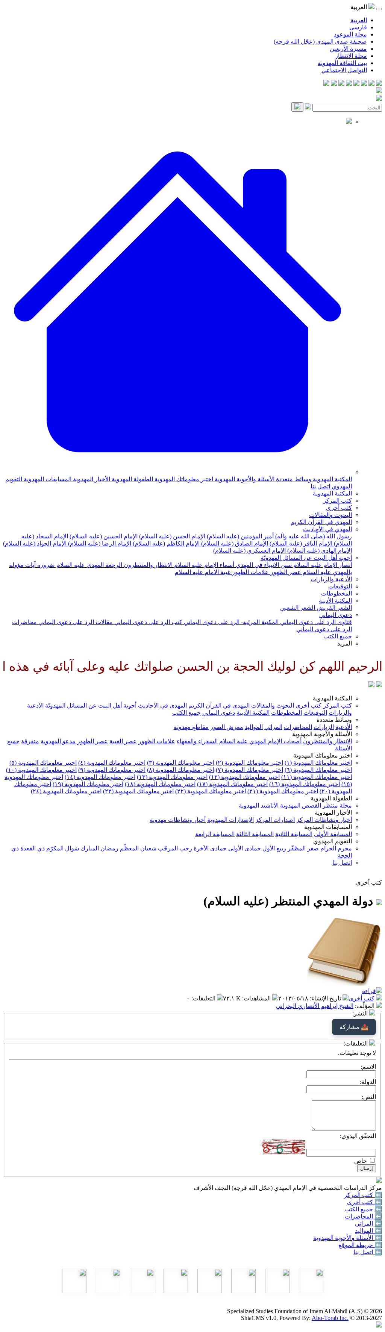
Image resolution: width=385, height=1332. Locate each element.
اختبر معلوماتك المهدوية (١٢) (244, 777)
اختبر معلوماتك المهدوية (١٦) (304, 784)
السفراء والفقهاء (197, 741)
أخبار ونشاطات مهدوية (178, 820)
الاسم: (368, 1067)
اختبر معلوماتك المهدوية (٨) (180, 770)
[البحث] (297, 107)
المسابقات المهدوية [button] (328, 827)
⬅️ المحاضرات (363, 1216)
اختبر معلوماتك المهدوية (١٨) (160, 784)
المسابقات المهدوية (46, 479)
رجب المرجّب (175, 848)
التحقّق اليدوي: (358, 1136)
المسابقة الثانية (293, 834)
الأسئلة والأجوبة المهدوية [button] (322, 734)
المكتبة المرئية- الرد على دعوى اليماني (230, 622)
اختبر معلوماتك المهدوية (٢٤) (66, 791)
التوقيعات (340, 586)
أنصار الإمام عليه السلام (322, 565)
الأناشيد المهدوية (259, 805)
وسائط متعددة (292, 479)
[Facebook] (379, 83)
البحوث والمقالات (330, 515)
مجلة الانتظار (351, 56)
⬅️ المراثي (368, 1223)
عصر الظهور (285, 572)
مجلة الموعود (350, 34)
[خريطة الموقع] (326, 83)
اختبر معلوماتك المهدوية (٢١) (282, 791)
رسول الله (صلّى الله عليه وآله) (313, 536)
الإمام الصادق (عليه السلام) (234, 543)
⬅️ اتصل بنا (367, 1252)
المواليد (254, 727)
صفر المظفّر (303, 848)
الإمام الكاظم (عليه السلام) (165, 543)
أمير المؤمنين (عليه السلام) (239, 536)
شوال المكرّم (62, 848)
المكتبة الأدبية (335, 600)
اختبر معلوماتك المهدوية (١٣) (172, 777)
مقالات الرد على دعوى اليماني (75, 622)
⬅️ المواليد (368, 1230)
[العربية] (371, 685)
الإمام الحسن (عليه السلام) (171, 536)
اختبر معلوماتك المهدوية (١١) (316, 777)
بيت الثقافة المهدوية (342, 63)
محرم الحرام (336, 848)
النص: (369, 1097)
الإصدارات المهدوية (230, 820)
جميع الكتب (337, 636)
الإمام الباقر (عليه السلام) (300, 543)
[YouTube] (349, 83)
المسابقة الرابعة (215, 834)
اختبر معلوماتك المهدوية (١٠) (41, 770)
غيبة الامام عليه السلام (202, 572)
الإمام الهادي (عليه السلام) (319, 550)
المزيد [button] (344, 643)
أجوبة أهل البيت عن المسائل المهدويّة (306, 558)
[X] (364, 83)
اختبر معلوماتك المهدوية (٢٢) (210, 791)
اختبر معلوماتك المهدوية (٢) (249, 762)
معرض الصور (226, 727)
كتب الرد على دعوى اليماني (147, 622)
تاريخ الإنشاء (326, 998)
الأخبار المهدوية (90, 479)
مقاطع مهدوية (191, 727)
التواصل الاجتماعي (344, 70)
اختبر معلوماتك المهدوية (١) (318, 762)
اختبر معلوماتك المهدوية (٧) (249, 770)
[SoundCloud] (341, 83)
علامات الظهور (249, 572)
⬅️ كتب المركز (363, 1195)
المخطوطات (336, 593)
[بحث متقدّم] (308, 107)
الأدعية (343, 727)
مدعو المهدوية (58, 741)
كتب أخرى (339, 508)
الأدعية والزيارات (331, 579)
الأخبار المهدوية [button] (333, 812)
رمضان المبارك (99, 848)
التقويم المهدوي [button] (332, 841)
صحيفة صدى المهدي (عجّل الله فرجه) (320, 41)
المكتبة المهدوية (331, 479)
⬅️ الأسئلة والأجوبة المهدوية (347, 1238)
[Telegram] (371, 83)
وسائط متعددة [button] (334, 720)
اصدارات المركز (275, 820)
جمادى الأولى (244, 848)
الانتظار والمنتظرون (147, 565)
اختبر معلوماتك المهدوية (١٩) (88, 784)
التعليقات (204, 998)
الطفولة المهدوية (131, 479)
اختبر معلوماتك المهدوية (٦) (318, 770)
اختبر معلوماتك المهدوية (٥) (43, 762)
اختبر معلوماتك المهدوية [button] (322, 755)
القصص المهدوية (300, 805)
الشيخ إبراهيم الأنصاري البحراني (314, 1006)
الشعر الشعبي (297, 608)
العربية (358, 20)
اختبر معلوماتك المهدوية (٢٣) (138, 791)
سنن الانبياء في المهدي (263, 565)
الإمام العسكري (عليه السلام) (249, 550)
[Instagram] (356, 83)
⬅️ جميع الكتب (363, 1209)
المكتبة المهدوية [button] (332, 698)
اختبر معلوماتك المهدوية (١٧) (232, 784)
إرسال (366, 1168)
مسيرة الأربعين (348, 48)
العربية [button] (359, 7)
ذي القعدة (32, 848)
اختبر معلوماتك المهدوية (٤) (112, 762)
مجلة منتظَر (337, 805)
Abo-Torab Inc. (330, 1318)
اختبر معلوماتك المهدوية (183, 479)
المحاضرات (298, 727)
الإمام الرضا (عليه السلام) (99, 543)
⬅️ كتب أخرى (364, 1202)
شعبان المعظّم (138, 848)
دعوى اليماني (335, 615)
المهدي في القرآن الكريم (321, 522)
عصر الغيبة (123, 741)
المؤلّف (365, 1006)
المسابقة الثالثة (255, 834)
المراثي (273, 727)
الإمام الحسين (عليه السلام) (103, 536)
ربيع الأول (274, 848)
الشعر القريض (333, 608)
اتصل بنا (320, 486)
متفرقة (30, 741)
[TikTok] (334, 83)
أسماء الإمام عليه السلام (203, 565)
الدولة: (368, 1082)
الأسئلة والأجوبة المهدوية (243, 479)
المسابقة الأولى (333, 834)
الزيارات (324, 727)
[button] (177, 472)
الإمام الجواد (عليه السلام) (35, 543)
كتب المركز (337, 500)
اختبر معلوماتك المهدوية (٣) (180, 762)
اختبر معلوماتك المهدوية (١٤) (100, 777)
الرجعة (113, 565)
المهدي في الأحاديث (327, 529)
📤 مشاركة (354, 1027)
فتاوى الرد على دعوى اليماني (315, 622)
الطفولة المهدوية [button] (331, 798)
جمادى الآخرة (210, 848)
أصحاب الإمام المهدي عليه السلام (260, 741)
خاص (360, 1161)
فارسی (358, 27)
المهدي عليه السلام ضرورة (70, 565)
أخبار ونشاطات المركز (324, 820)
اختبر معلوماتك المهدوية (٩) (112, 770)
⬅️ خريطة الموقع (360, 1245)
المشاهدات (257, 998)
